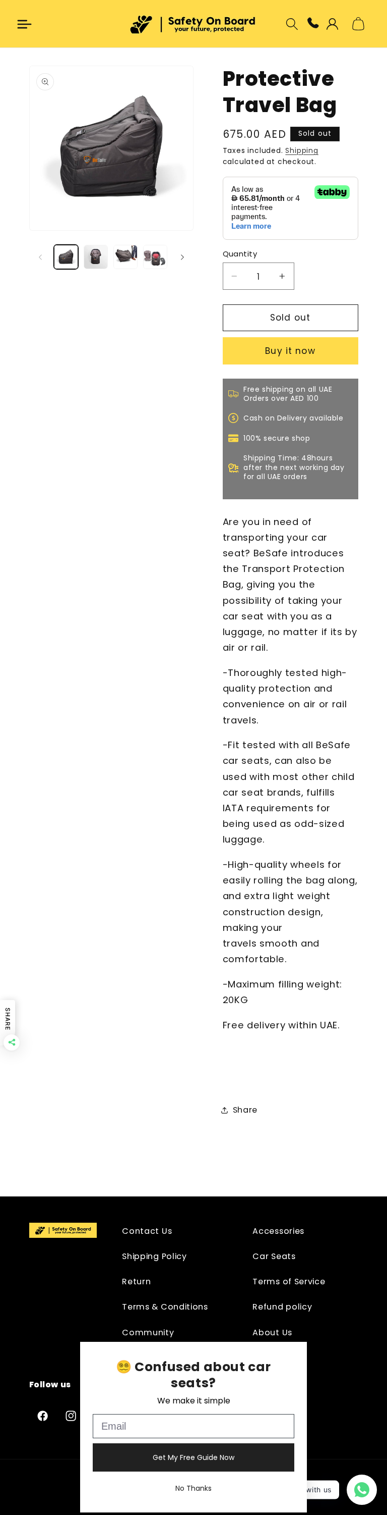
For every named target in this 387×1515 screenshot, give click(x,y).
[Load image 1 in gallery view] (66, 257)
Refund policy (282, 1307)
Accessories (278, 1231)
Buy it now (290, 351)
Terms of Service (288, 1281)
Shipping (301, 150)
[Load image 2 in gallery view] (96, 257)
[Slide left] (40, 257)
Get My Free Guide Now (193, 1457)
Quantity (240, 253)
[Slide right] (182, 257)
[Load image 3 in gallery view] (125, 257)
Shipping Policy (154, 1256)
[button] (24, 24)
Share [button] (245, 1110)
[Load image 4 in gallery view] (155, 257)
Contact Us (147, 1231)
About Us (272, 1332)
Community (148, 1332)
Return (136, 1281)
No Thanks (193, 1488)
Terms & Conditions (165, 1307)
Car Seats (273, 1256)
